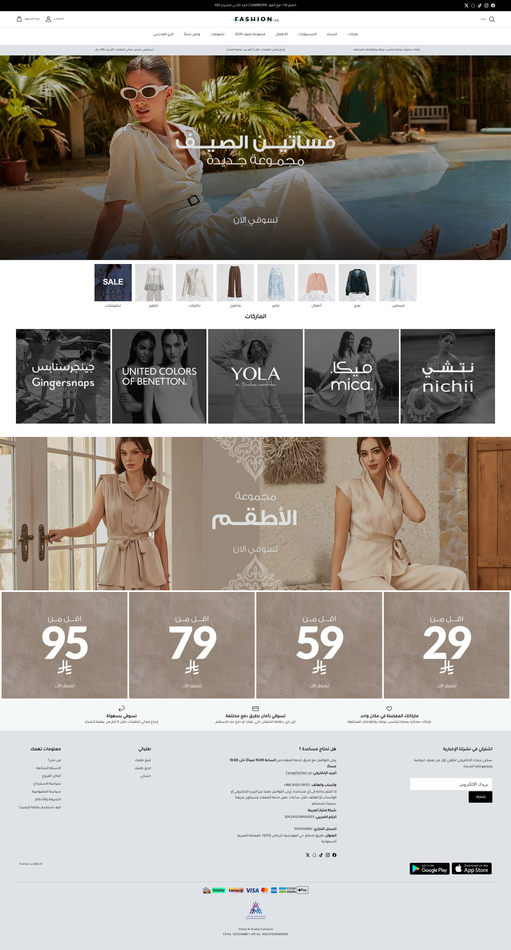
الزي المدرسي (163, 34)
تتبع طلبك (143, 760)
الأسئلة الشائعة (48, 768)
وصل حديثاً (192, 34)
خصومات (218, 34)
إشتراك (480, 797)
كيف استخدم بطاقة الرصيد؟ (40, 808)
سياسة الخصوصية (46, 792)
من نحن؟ (54, 760)
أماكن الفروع (51, 776)
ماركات (353, 34)
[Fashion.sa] (255, 19)
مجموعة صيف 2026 (250, 34)
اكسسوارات (307, 34)
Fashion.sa (26, 864)
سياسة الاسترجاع (47, 784)
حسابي (145, 776)
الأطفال (282, 34)
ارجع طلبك (142, 768)
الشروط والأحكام (48, 800)
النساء (332, 34)
